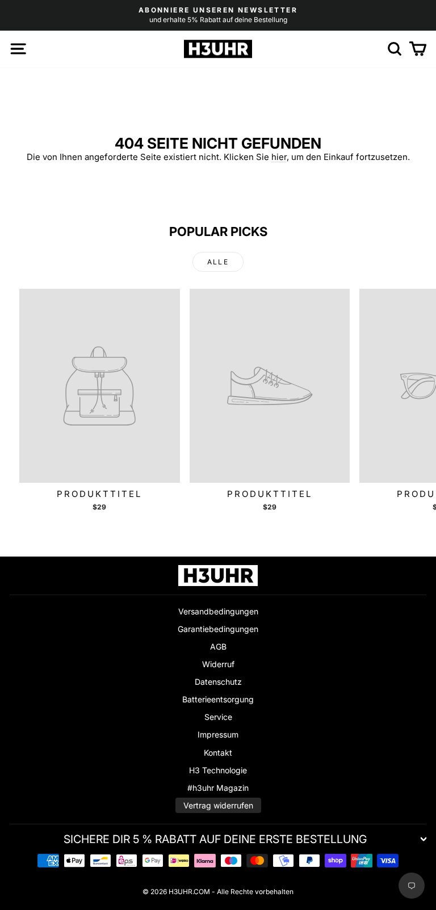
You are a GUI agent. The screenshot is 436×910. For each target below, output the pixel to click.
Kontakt (218, 752)
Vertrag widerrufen (218, 805)
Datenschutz (218, 681)
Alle (218, 262)
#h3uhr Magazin (218, 788)
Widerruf (218, 664)
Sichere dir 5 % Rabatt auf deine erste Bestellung (215, 839)
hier (279, 156)
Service (218, 717)
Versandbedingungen (218, 611)
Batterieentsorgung (218, 699)
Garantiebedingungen (218, 629)
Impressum (218, 734)
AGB (218, 646)
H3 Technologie (218, 770)
